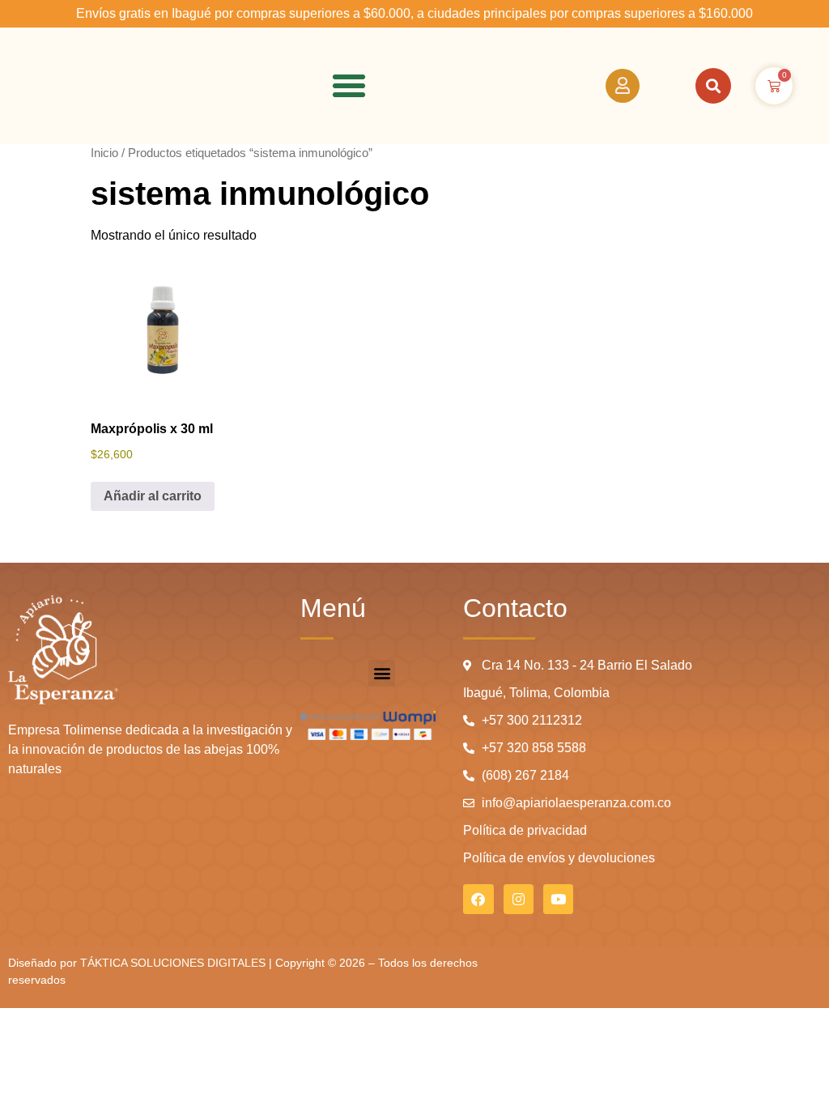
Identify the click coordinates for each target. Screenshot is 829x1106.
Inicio (104, 153)
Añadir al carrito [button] (153, 496)
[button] (349, 86)
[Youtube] (558, 899)
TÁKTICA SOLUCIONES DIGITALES (174, 962)
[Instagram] (519, 899)
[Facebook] (478, 899)
